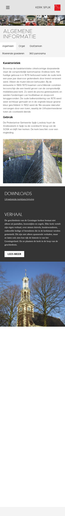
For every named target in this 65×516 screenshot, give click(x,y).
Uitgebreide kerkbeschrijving (19, 199)
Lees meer (14, 254)
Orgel (22, 46)
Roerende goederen (13, 53)
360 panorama (37, 53)
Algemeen (8, 46)
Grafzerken (36, 46)
